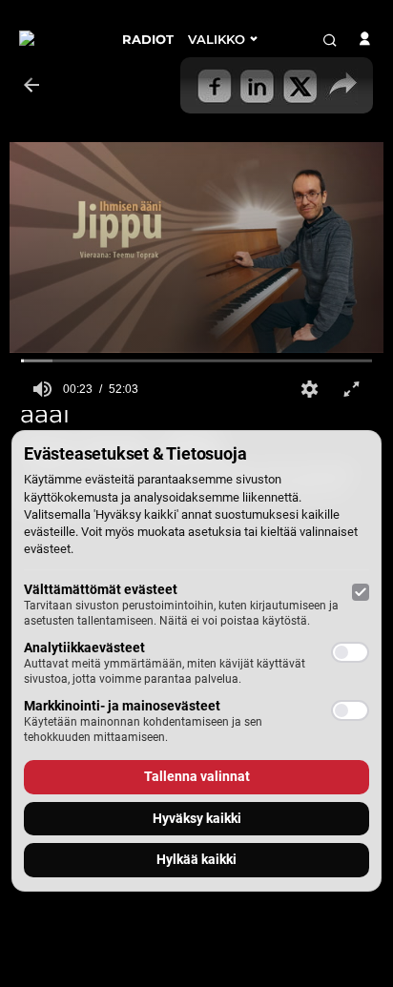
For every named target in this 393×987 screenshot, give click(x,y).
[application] (196, 247)
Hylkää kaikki (196, 859)
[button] (309, 389)
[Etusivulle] (56, 39)
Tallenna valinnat (197, 776)
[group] (42, 389)
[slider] (196, 360)
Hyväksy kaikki (197, 818)
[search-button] (330, 40)
